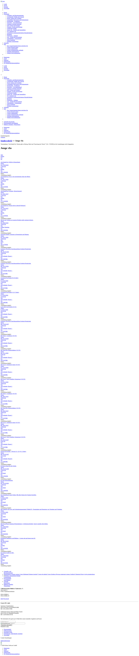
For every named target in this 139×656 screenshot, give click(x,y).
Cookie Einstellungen (6, 638)
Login (5, 4)
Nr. (1, 159)
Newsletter (6, 8)
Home (5, 12)
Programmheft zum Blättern (11, 123)
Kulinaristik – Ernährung (13, 21)
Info (5, 44)
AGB (5, 58)
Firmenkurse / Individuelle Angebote (13, 633)
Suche (5, 5)
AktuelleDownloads (7, 582)
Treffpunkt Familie (12, 28)
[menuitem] (71, 4)
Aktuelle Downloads (9, 121)
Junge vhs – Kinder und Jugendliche (16, 30)
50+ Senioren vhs (11, 31)
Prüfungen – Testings (12, 35)
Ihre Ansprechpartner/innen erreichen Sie (17, 46)
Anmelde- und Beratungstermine (15, 15)
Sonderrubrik (6, 141)
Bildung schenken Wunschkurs (8, 585)
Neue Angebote (11, 40)
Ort (1, 157)
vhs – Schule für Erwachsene (14, 37)
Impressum (6, 57)
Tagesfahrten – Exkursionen (14, 38)
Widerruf (6, 60)
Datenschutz (7, 61)
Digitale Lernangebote (12, 41)
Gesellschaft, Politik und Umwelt (15, 17)
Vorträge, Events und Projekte (14, 27)
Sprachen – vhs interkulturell (14, 22)
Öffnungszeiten (8, 630)
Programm (6, 14)
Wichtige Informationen (13, 51)
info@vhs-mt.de (5, 598)
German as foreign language (14, 24)
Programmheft (7, 629)
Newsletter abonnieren (6, 625)
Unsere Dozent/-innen (12, 47)
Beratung (9, 34)
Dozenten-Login (8, 632)
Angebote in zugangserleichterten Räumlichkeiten (19, 33)
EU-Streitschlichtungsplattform (12, 63)
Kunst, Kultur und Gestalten (14, 18)
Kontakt (6, 7)
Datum (2, 156)
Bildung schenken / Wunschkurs (12, 124)
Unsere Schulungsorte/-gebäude (15, 50)
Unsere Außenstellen (12, 48)
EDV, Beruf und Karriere (13, 25)
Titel (2, 155)
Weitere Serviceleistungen (13, 53)
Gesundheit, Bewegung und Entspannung (17, 19)
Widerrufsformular (5, 640)
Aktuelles (6, 43)
